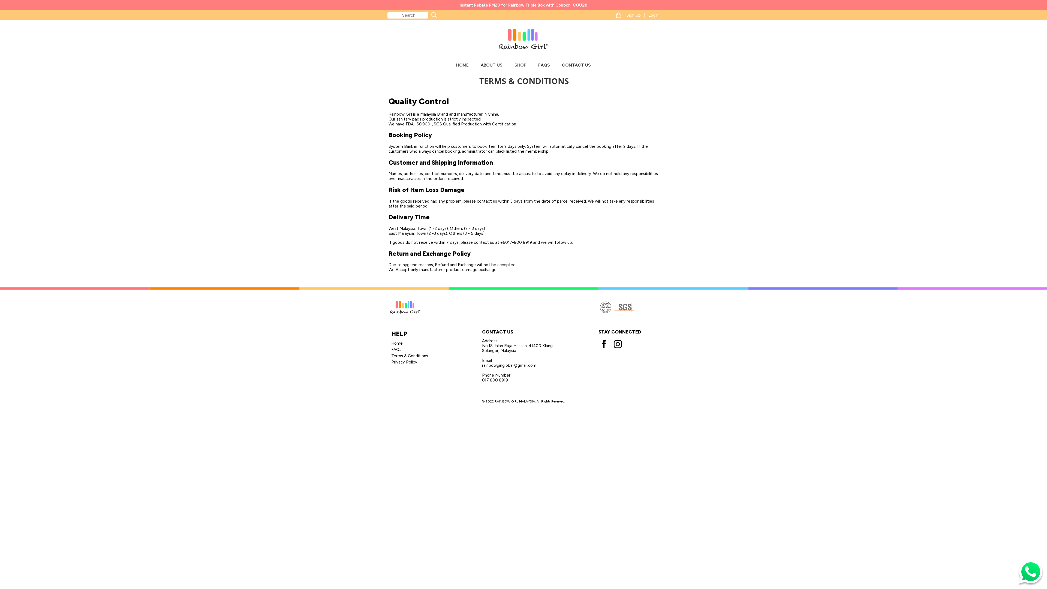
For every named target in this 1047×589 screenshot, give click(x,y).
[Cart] (619, 15)
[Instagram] (618, 341)
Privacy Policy (404, 362)
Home (462, 65)
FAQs (544, 65)
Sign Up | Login (642, 15)
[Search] (434, 15)
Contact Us (576, 65)
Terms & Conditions (409, 355)
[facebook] (604, 341)
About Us (492, 65)
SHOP (520, 65)
